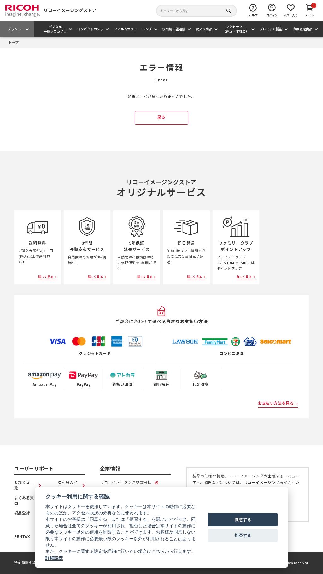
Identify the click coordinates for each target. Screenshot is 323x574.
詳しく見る (45, 277)
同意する (243, 519)
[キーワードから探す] (196, 11)
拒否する (243, 535)
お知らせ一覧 (24, 485)
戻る (161, 117)
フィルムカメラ (125, 29)
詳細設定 (54, 557)
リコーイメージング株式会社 (126, 483)
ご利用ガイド (68, 485)
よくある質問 (24, 501)
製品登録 (22, 513)
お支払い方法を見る (276, 403)
